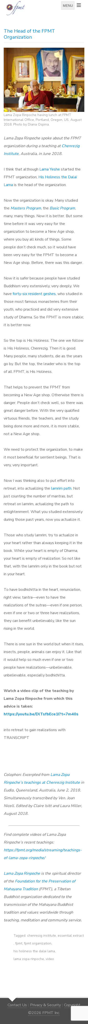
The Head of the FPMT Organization (29, 34)
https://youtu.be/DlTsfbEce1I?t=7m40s (41, 714)
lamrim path (61, 488)
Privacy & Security (45, 1005)
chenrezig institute (41, 935)
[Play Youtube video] (45, 749)
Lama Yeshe (49, 169)
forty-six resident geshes (34, 293)
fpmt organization (37, 943)
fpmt (18, 943)
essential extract (71, 935)
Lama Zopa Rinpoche (22, 873)
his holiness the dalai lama (34, 951)
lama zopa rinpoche (28, 959)
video (50, 959)
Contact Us (17, 1005)
